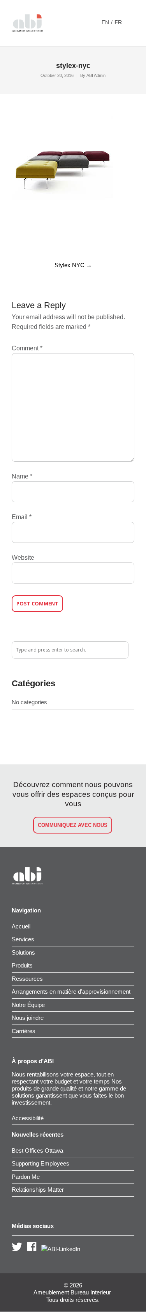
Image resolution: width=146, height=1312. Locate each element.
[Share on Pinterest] (67, 239)
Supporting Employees (40, 1163)
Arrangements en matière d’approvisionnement (71, 991)
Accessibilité (28, 1118)
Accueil (21, 926)
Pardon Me (26, 1176)
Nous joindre (28, 1017)
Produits (22, 965)
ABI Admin (96, 75)
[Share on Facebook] (14, 239)
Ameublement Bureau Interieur (72, 1292)
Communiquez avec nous (72, 825)
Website (23, 557)
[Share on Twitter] (27, 239)
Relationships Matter (38, 1189)
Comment (27, 348)
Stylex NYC (73, 265)
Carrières (23, 1031)
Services (23, 939)
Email (22, 517)
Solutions (23, 952)
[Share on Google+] (41, 239)
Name (22, 476)
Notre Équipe (28, 1004)
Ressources (27, 978)
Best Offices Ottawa (37, 1150)
